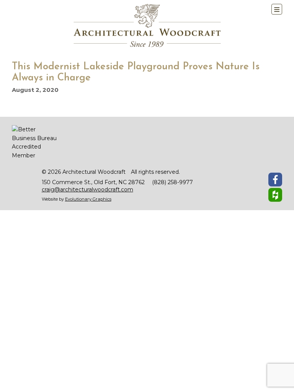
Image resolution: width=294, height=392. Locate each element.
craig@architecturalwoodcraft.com (87, 189)
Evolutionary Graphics (88, 199)
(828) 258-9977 (172, 182)
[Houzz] (275, 195)
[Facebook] (275, 179)
